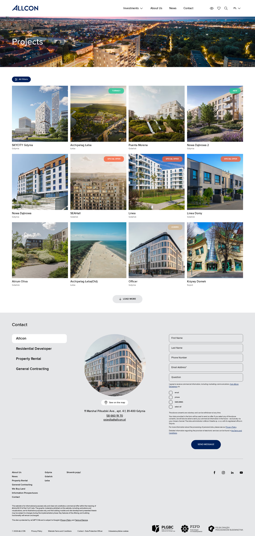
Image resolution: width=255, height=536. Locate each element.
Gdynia (48, 472)
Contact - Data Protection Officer (89, 531)
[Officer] (157, 250)
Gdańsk (48, 476)
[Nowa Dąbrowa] (40, 182)
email (177, 392)
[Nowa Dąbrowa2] (215, 114)
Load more (129, 299)
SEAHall (75, 213)
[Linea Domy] (215, 182)
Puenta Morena (138, 145)
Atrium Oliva (20, 281)
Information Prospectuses (25, 493)
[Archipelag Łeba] (98, 114)
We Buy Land (18, 488)
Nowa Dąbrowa (21, 213)
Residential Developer (34, 348)
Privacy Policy (231, 427)
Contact (188, 8)
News (172, 8)
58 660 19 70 (114, 416)
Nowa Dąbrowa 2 (198, 145)
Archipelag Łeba (80, 145)
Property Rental (28, 359)
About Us (156, 8)
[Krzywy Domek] (215, 250)
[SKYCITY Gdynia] (40, 114)
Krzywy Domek (196, 281)
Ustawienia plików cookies (118, 531)
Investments (131, 8)
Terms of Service (81, 520)
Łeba (47, 480)
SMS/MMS (179, 402)
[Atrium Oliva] (40, 250)
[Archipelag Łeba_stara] (98, 250)
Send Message (206, 444)
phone (177, 397)
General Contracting (32, 369)
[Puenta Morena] (157, 114)
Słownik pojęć (74, 472)
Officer (133, 281)
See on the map (117, 402)
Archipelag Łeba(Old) (84, 281)
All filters (23, 79)
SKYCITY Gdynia (22, 145)
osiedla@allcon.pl (114, 420)
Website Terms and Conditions (59, 531)
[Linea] (157, 182)
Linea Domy (194, 213)
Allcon (21, 338)
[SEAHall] (98, 182)
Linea (132, 213)
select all (178, 407)
